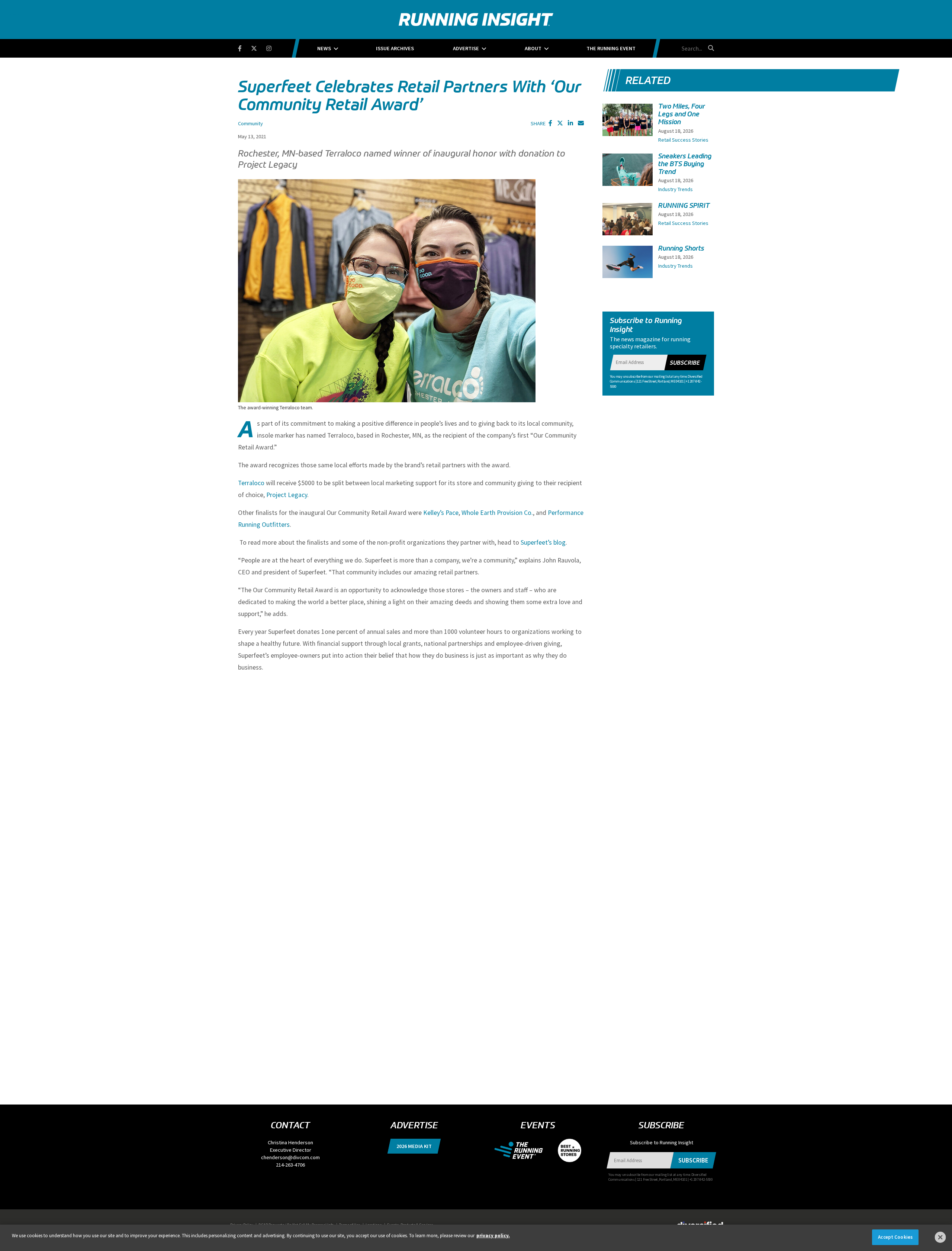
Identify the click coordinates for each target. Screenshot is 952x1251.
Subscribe (685, 362)
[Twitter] (258, 47)
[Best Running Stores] (565, 1150)
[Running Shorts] (627, 264)
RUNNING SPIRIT (684, 205)
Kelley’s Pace (441, 513)
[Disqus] (411, 790)
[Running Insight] (476, 19)
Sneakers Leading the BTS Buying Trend (685, 164)
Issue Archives (395, 48)
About (533, 48)
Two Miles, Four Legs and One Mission (681, 114)
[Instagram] (273, 47)
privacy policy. (493, 1235)
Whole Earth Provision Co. (497, 513)
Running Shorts (681, 248)
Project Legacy (286, 495)
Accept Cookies (895, 1237)
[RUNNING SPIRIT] (627, 222)
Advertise (466, 48)
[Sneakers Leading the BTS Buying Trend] (627, 176)
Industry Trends (675, 189)
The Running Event (611, 48)
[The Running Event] (522, 1150)
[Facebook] (244, 47)
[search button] (710, 48)
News (324, 48)
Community (250, 123)
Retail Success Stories (683, 139)
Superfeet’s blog (543, 542)
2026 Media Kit (414, 1146)
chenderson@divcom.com (290, 1157)
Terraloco (251, 483)
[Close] (940, 1237)
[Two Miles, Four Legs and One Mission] (627, 127)
